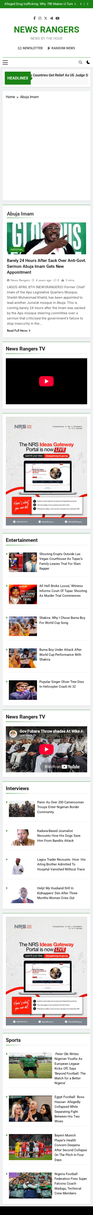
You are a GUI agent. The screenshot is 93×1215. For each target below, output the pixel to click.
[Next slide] (87, 4)
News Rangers (20, 280)
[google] (51, 18)
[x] (46, 18)
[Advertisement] (46, 148)
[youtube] (57, 18)
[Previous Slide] (81, 4)
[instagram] (40, 18)
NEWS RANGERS (46, 30)
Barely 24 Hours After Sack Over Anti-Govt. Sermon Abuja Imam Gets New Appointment (46, 266)
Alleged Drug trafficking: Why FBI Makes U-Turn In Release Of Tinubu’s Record (40, 4)
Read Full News (17, 330)
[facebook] (34, 18)
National (17, 250)
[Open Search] (80, 62)
